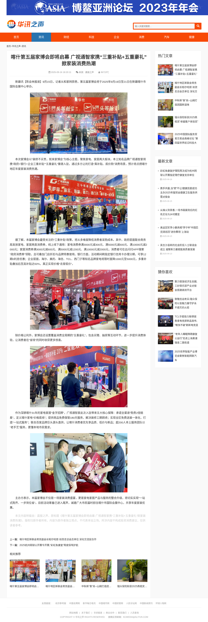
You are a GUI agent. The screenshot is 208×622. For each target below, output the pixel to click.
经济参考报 (60, 603)
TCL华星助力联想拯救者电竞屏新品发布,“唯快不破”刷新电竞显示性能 (186, 321)
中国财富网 (117, 603)
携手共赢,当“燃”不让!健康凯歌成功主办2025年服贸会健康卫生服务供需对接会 (178, 192)
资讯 (41, 37)
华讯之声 (25, 24)
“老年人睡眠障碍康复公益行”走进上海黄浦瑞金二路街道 (186, 338)
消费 (141, 37)
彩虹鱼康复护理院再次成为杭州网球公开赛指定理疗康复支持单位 (178, 173)
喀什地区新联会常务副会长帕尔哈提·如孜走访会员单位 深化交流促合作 (57, 539)
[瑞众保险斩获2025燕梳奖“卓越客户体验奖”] (132, 570)
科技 (91, 37)
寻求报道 (98, 612)
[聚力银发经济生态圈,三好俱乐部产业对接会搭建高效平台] (165, 286)
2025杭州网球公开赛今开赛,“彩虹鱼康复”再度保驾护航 (48, 545)
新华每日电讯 (89, 603)
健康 (191, 37)
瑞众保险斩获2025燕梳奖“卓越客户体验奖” (140, 586)
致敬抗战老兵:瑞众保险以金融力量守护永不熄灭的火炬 (186, 303)
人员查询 (134, 612)
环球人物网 (161, 603)
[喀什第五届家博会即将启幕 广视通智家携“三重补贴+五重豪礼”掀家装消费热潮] (25, 570)
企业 (116, 37)
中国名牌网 (74, 603)
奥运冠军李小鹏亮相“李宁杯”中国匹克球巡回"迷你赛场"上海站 (179, 229)
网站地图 (73, 612)
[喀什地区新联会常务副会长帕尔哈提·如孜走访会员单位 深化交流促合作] (61, 570)
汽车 (166, 37)
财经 (66, 37)
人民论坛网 (131, 603)
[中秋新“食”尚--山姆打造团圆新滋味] (96, 570)
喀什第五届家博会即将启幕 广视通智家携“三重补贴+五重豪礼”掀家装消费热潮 (186, 70)
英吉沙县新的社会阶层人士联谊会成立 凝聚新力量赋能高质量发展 (178, 247)
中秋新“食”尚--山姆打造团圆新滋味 (100, 586)
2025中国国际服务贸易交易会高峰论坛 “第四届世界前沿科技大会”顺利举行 (186, 139)
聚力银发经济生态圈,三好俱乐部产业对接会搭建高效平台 (186, 285)
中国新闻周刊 (146, 603)
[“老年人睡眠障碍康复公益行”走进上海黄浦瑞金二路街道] (165, 338)
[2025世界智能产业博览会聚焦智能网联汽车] (165, 356)
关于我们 (85, 612)
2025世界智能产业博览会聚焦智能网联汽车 (186, 355)
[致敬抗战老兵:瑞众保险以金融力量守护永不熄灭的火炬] (165, 303)
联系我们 (122, 612)
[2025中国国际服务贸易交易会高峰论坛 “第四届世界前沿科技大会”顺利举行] (165, 138)
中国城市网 (104, 603)
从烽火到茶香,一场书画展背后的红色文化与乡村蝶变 (178, 212)
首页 (16, 37)
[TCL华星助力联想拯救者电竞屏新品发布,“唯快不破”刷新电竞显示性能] (165, 321)
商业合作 (110, 612)
